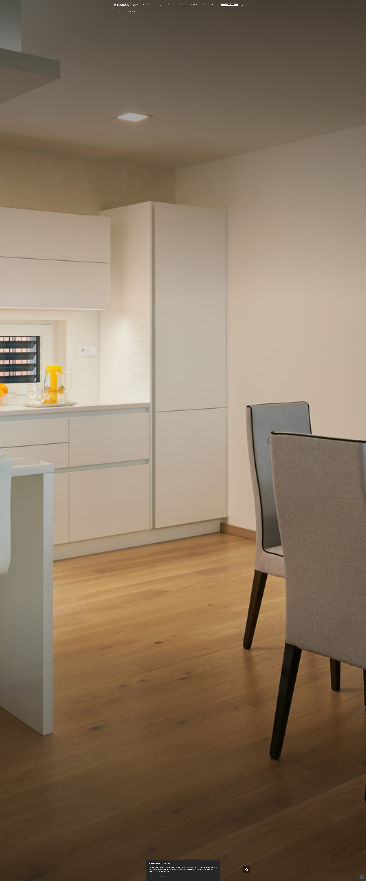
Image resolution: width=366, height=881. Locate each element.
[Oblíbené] (242, 5)
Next (362, 440)
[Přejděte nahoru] (362, 870)
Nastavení (162, 876)
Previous (4, 440)
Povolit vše (153, 876)
